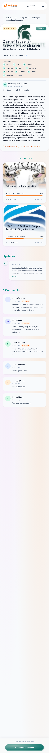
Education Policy (9, 28)
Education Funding (11, 146)
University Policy (27, 146)
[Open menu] (43, 5)
